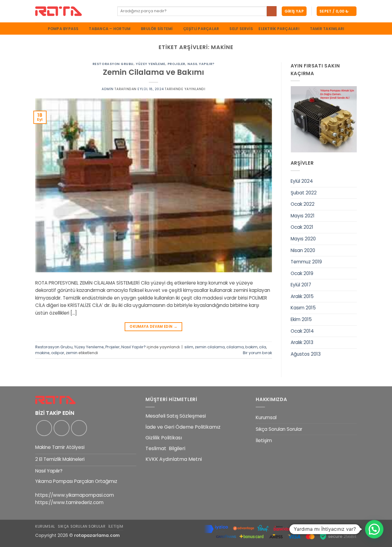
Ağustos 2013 (306, 354)
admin (108, 89)
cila (262, 347)
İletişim (264, 440)
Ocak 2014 (302, 331)
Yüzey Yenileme (150, 64)
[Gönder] (272, 11)
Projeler (176, 64)
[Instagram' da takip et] (62, 428)
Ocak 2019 (302, 273)
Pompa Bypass (63, 28)
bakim (251, 347)
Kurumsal (266, 417)
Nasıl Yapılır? (201, 64)
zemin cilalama (210, 347)
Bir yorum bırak (257, 352)
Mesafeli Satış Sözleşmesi (175, 415)
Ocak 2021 (302, 227)
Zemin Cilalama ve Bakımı (153, 72)
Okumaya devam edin (153, 326)
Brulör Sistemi (156, 28)
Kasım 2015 (303, 307)
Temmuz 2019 (306, 261)
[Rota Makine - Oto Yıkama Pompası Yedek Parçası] (71, 11)
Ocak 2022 (303, 204)
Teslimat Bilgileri (165, 448)
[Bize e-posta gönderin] (79, 428)
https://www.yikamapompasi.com (74, 495)
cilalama (235, 347)
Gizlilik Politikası (163, 437)
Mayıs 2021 (303, 215)
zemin (71, 352)
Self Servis (241, 28)
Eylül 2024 (302, 181)
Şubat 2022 (304, 192)
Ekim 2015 (301, 319)
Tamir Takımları (327, 28)
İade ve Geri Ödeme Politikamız (183, 426)
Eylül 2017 (301, 284)
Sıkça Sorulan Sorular (279, 429)
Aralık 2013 (302, 342)
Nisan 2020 (303, 250)
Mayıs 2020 (303, 238)
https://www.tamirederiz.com (69, 502)
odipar (57, 352)
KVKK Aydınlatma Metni (173, 459)
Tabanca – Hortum (109, 28)
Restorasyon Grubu (113, 64)
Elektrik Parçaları (278, 28)
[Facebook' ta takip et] (44, 428)
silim (188, 347)
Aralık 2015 (302, 296)
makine (42, 352)
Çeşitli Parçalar (201, 28)
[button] (294, 11)
